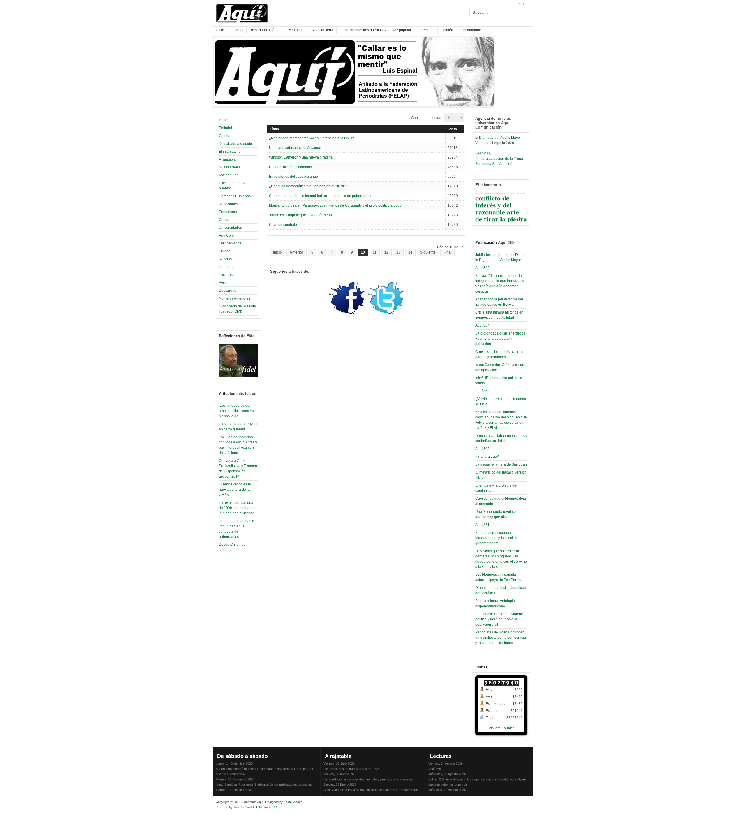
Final (447, 252)
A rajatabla (227, 159)
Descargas (227, 290)
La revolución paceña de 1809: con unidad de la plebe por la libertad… (238, 508)
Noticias (225, 259)
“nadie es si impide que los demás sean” (301, 215)
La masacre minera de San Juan (501, 464)
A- (528, 3)
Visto (452, 129)
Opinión (225, 136)
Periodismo (228, 212)
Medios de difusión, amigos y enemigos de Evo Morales (255, 790)
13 (398, 252)
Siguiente (428, 252)
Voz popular (228, 175)
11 (374, 252)
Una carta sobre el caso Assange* (296, 148)
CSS (273, 807)
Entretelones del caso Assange (293, 177)
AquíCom (226, 235)
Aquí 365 (482, 268)
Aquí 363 (482, 391)
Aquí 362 (482, 449)
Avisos (224, 283)
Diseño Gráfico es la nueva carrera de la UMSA (235, 489)
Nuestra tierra (229, 167)
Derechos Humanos (235, 196)
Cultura (225, 220)
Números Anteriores (234, 298)
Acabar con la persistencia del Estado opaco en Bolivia (467, 790)
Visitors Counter (501, 728)
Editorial (225, 128)
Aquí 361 (482, 525)
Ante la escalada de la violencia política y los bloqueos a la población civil (500, 619)
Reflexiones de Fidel (235, 204)
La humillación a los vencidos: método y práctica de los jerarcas (368, 774)
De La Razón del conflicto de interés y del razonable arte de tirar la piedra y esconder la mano (501, 207)
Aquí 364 (482, 325)
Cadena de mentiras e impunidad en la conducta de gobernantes (320, 196)
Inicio (223, 120)
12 (386, 252)
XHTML (258, 807)
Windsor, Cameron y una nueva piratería (301, 157)
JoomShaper (293, 802)
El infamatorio (230, 151)
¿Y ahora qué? (487, 457)
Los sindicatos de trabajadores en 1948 (351, 764)
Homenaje (227, 267)
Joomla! (238, 807)
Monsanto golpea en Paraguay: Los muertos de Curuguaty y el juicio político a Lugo (335, 205)
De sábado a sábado (235, 144)
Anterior (296, 252)
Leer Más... (484, 149)
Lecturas (226, 275)
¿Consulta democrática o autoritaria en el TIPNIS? (308, 186)
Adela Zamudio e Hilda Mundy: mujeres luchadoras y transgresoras (371, 785)
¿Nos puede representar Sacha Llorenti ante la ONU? (311, 138)
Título (274, 129)
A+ (519, 3)
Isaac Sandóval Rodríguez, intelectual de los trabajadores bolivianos (264, 780)
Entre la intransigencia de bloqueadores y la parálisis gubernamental (496, 538)
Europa (225, 251)
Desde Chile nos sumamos (290, 167)
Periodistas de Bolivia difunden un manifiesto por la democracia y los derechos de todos (500, 637)
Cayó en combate (283, 225)
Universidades (230, 228)
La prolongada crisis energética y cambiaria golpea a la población (500, 338)
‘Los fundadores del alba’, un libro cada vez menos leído (237, 411)
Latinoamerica (230, 243)
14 (410, 252)
